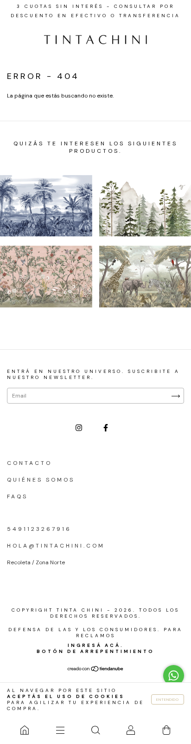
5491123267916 (39, 529)
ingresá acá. (96, 645)
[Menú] (59, 730)
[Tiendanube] (96, 670)
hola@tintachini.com (56, 545)
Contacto (29, 463)
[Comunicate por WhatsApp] (173, 675)
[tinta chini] (24, 730)
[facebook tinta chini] (105, 427)
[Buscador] (95, 730)
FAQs (17, 496)
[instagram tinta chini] (80, 427)
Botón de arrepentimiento (95, 651)
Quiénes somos (41, 479)
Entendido (167, 699)
